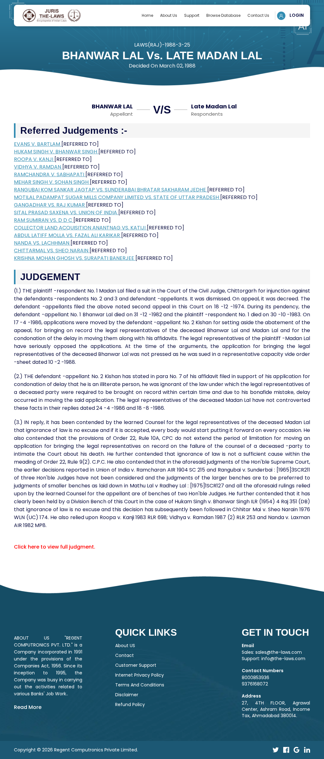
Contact (124, 655)
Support (191, 15)
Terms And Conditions (139, 684)
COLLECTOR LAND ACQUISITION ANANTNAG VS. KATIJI (80, 227)
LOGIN (296, 15)
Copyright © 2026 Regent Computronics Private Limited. (76, 750)
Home (147, 15)
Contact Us (258, 15)
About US (125, 645)
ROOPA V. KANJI (34, 159)
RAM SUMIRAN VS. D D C (43, 220)
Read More (27, 707)
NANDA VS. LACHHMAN (42, 243)
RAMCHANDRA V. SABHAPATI (49, 174)
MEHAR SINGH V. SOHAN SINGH (52, 182)
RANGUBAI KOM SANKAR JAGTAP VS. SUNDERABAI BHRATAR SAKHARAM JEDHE (110, 189)
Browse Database (223, 15)
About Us (168, 15)
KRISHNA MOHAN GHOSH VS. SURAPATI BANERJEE (74, 258)
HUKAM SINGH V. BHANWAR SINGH (56, 151)
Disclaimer (126, 694)
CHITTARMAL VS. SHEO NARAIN (52, 250)
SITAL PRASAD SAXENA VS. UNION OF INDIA (66, 212)
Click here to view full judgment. (54, 546)
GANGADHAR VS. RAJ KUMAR (50, 205)
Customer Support (135, 665)
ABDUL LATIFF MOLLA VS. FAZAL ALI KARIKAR (67, 235)
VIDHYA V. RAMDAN (38, 166)
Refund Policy (130, 704)
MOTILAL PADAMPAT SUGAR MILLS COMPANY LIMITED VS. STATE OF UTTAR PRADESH (117, 197)
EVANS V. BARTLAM (37, 144)
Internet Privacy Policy (139, 675)
